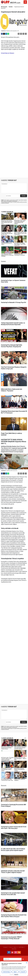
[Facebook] (2, 34)
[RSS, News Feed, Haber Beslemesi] (19, 952)
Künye (10, 947)
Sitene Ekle (14, 948)
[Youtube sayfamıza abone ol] (12, 952)
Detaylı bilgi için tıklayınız (7, 53)
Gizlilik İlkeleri (21, 947)
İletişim (15, 947)
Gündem (11, 6)
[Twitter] (4, 34)
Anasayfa (5, 6)
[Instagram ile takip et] (15, 952)
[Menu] (25, 2)
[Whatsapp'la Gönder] (8, 34)
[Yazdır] (19, 34)
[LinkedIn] (6, 34)
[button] (21, 34)
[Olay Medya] (10, 2)
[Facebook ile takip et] (9, 952)
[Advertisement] (14, 117)
